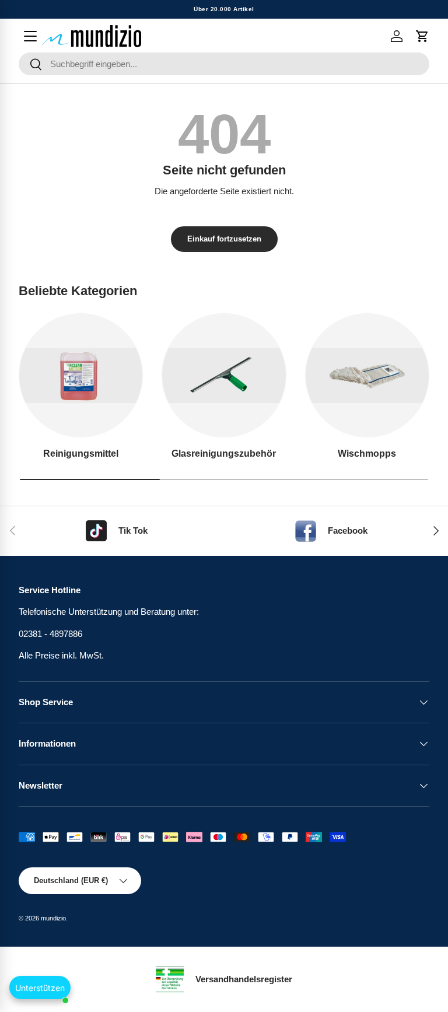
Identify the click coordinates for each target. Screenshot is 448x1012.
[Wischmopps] (367, 375)
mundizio (53, 918)
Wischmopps (367, 453)
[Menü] (30, 36)
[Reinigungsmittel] (80, 375)
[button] (422, 36)
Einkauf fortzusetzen (224, 238)
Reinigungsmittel (80, 453)
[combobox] (224, 63)
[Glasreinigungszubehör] (223, 375)
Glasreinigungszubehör (224, 453)
